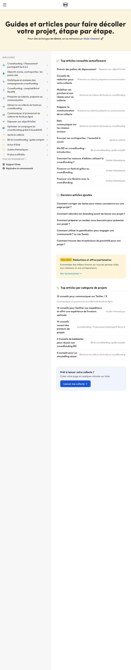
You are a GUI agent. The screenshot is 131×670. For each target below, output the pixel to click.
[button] (4, 4)
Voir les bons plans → (71, 273)
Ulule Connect (91, 38)
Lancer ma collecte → (75, 383)
